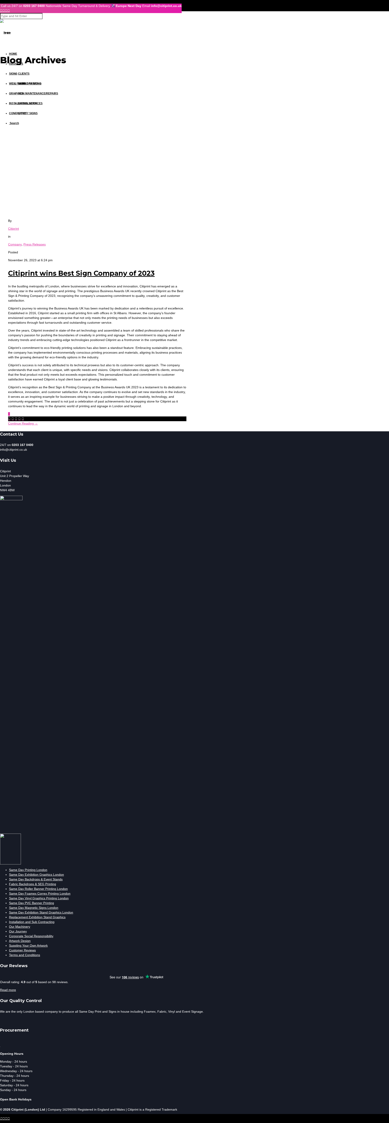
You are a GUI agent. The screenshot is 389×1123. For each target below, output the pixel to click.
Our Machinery (19, 926)
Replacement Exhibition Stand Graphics (37, 917)
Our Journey (18, 931)
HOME (13, 53)
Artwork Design (20, 941)
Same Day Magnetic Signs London (33, 907)
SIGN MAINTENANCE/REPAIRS (38, 93)
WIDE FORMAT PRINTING (25, 83)
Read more (8, 990)
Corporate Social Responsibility (31, 936)
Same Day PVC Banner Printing (31, 903)
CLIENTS (23, 73)
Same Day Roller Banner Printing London (38, 889)
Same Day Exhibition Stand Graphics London (41, 912)
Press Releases (34, 244)
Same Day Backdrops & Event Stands (36, 879)
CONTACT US (18, 113)
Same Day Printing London (28, 870)
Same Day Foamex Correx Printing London (39, 893)
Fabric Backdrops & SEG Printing (32, 884)
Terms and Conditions (24, 955)
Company (15, 244)
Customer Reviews (22, 950)
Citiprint (13, 228)
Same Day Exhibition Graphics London (36, 874)
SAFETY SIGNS (28, 113)
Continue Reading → (23, 423)
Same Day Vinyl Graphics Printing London (39, 898)
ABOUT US (16, 63)
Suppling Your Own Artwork (28, 945)
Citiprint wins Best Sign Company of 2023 (81, 273)
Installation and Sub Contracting (31, 922)
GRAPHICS (16, 93)
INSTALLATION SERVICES (26, 103)
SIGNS (13, 73)
